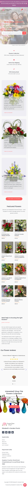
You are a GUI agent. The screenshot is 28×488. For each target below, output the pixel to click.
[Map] (12, 432)
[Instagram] (9, 432)
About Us (4, 441)
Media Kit (4, 457)
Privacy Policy (5, 452)
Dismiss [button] (14, 5)
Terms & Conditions (6, 456)
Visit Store (4, 443)
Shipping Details (5, 454)
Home (3, 440)
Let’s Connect (5, 445)
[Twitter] (6, 432)
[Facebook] (3, 432)
